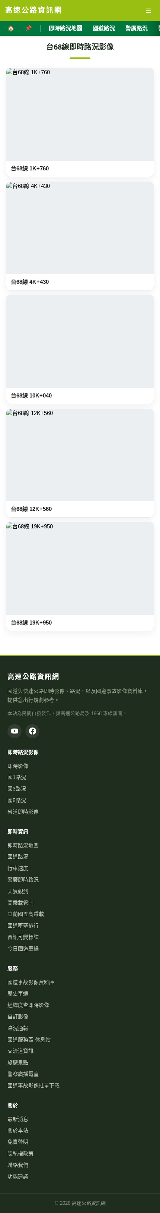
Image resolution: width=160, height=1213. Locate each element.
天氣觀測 (17, 891)
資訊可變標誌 (23, 937)
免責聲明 (17, 1142)
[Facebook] (32, 731)
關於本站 (17, 1130)
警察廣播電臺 (23, 1074)
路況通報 (17, 1028)
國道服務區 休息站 (29, 1040)
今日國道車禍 (23, 949)
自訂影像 (17, 1016)
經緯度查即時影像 (28, 1005)
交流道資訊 (20, 1051)
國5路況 (16, 800)
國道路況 (104, 28)
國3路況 (16, 789)
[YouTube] (14, 731)
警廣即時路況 (23, 880)
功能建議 (17, 1176)
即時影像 (17, 766)
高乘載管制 (20, 903)
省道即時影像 (23, 812)
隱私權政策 (20, 1153)
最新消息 (17, 1119)
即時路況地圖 (65, 28)
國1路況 (16, 777)
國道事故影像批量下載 (33, 1085)
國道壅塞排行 (23, 925)
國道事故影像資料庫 (30, 982)
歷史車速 (17, 993)
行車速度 (17, 868)
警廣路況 (136, 28)
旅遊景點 (17, 1062)
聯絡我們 (17, 1165)
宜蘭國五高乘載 (25, 914)
